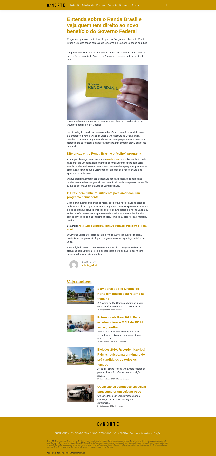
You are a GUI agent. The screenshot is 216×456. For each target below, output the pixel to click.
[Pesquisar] (166, 5)
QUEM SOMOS (62, 433)
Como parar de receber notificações (145, 433)
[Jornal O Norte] (56, 5)
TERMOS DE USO (107, 433)
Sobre (134, 5)
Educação (112, 5)
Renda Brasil (113, 159)
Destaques (124, 5)
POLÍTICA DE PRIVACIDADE (84, 433)
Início (72, 5)
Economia (100, 5)
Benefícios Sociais (85, 5)
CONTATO (123, 433)
